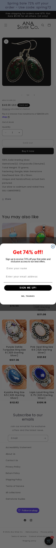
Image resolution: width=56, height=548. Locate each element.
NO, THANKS (28, 296)
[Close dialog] (53, 246)
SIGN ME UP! (28, 288)
